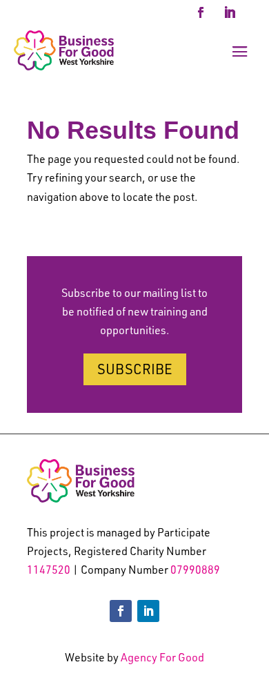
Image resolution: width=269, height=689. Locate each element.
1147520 (48, 569)
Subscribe (134, 369)
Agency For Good (162, 657)
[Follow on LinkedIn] (229, 12)
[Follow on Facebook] (201, 12)
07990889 (195, 569)
